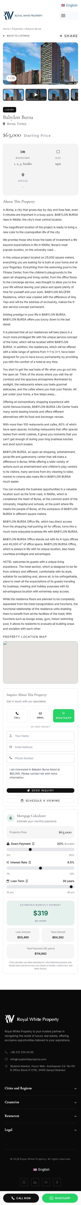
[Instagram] (24, 1182)
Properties (17, 28)
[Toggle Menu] (68, 16)
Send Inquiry (43, 790)
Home (6, 28)
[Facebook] (57, 1182)
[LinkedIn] (35, 1182)
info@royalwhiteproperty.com (28, 1059)
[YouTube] (46, 1182)
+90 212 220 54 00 (21, 1052)
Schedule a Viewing (43, 800)
